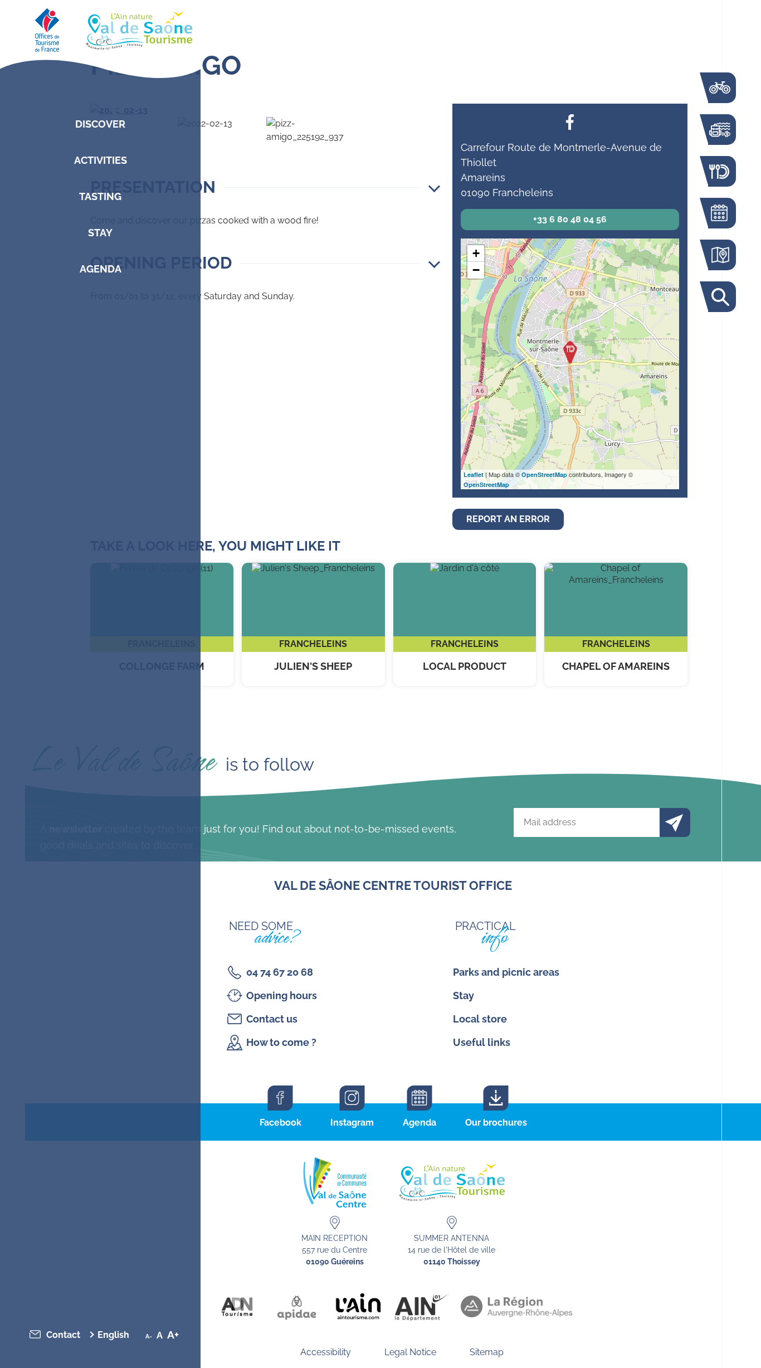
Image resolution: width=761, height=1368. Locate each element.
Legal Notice (410, 1352)
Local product (464, 625)
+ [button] (476, 253)
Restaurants (719, 171)
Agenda (100, 269)
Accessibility (325, 1352)
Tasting (100, 196)
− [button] (476, 270)
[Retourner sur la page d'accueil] (100, 28)
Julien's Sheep (313, 625)
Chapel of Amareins (615, 625)
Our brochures (496, 1122)
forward (421, 110)
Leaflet (474, 474)
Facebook (570, 122)
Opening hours (281, 995)
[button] (265, 187)
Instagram (352, 1122)
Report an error (508, 519)
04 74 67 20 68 (279, 972)
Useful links (481, 1042)
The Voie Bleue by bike (719, 87)
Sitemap (487, 1352)
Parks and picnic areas (506, 972)
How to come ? (281, 1042)
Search (719, 296)
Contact (63, 1335)
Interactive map (719, 255)
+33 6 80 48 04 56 (570, 219)
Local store (480, 1019)
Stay (100, 232)
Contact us (271, 1019)
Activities (100, 160)
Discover (100, 124)
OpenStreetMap (544, 474)
